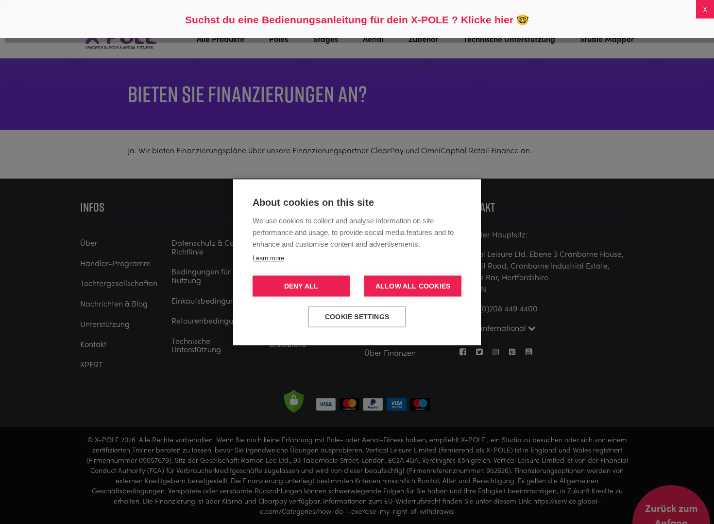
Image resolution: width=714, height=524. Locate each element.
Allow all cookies (412, 285)
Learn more (268, 257)
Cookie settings (357, 316)
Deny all (301, 285)
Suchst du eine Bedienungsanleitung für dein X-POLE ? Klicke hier (349, 19)
